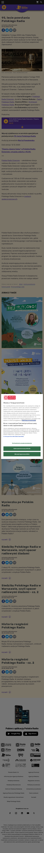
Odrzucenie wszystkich (22, 448)
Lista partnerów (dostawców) (13, 436)
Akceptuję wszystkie (22, 454)
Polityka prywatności (29, 420)
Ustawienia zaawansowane (22, 443)
